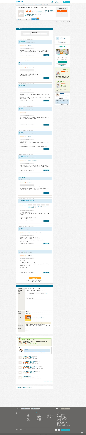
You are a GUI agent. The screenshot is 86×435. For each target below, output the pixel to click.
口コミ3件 (32, 372)
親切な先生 (21, 108)
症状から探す (38, 415)
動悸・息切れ (40, 206)
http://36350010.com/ (28, 313)
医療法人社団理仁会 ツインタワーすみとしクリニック (41, 4)
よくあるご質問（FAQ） (50, 415)
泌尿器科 (30, 160)
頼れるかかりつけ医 (22, 85)
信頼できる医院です (22, 177)
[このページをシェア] (56, 430)
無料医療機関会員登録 (51, 11)
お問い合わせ (25, 429)
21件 (66, 85)
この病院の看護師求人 (46, 11)
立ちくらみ (34, 206)
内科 (29, 232)
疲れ (45, 206)
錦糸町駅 (33, 14)
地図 (46, 293)
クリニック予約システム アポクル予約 (62, 418)
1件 (62, 85)
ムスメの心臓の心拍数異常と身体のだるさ (27, 200)
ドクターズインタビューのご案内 (61, 417)
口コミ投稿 (28, 420)
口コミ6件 (32, 362)
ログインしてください (62, 38)
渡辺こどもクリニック (29, 371)
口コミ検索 (28, 416)
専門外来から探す (39, 418)
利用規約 (48, 416)
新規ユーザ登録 (56, 2)
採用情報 (21, 429)
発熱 (40, 232)
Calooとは (52, 2)
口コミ (30, 387)
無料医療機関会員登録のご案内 (61, 414)
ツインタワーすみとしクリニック (31, 7)
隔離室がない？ (22, 228)
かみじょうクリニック (30, 366)
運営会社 (17, 429)
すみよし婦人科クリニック (27, 356)
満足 (20, 62)
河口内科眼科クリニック (25, 339)
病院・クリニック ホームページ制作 (62, 422)
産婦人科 (30, 45)
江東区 (30, 4)
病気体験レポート (29, 417)
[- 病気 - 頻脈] (35, 34)
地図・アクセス (24, 387)
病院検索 (24, 4)
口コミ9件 (32, 357)
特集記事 (28, 418)
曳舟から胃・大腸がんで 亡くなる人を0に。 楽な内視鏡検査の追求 (64, 96)
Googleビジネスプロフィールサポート (62, 423)
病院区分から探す (39, 419)
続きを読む (62, 102)
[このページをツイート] (59, 430)
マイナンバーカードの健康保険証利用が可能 (38, 317)
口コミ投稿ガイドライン (50, 414)
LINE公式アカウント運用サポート (61, 424)
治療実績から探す (39, 416)
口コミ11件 (32, 367)
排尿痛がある (35, 160)
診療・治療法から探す (40, 420)
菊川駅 (30, 14)
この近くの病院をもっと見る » (48, 381)
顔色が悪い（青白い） (32, 207)
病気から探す (38, 414)
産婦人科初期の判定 (22, 41)
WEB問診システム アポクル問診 (61, 419)
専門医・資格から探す (40, 417)
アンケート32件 (38, 343)
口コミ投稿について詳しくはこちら (35, 281)
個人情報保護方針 (49, 417)
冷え (29, 206)
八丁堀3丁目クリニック (60, 81)
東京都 (27, 4)
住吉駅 (28, 14)
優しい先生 (21, 132)
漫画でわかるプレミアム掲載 (61, 416)
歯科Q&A (28, 419)
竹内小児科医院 (29, 361)
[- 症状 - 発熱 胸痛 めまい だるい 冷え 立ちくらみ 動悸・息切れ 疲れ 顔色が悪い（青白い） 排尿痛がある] (43, 34)
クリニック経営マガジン (60, 421)
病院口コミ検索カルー (19, 4)
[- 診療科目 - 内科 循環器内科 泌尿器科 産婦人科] (26, 34)
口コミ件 (40, 11)
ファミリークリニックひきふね (62, 69)
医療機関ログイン (62, 65)
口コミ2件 (32, 343)
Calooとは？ (28, 414)
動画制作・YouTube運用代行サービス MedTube (63, 425)
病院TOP (19, 387)
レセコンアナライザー (60, 420)
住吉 (32, 4)
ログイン (61, 2)
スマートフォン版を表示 (65, 429)
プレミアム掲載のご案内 (60, 415)
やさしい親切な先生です (23, 156)
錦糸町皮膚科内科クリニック (27, 376)
